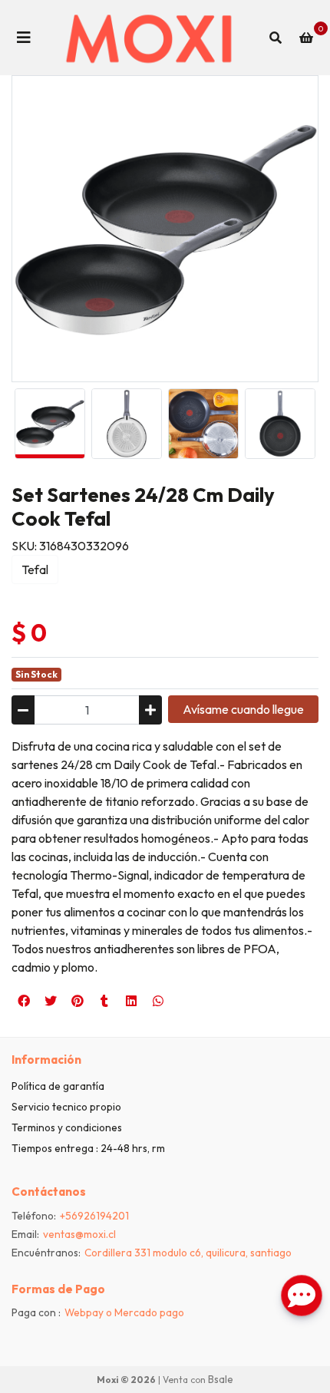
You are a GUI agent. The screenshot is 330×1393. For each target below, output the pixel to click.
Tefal (34, 569)
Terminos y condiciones (67, 1127)
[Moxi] (149, 37)
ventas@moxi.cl (79, 1234)
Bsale (220, 1379)
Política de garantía (58, 1086)
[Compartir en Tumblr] (104, 1001)
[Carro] (306, 37)
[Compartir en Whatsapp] (158, 1001)
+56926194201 (94, 1216)
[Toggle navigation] (24, 37)
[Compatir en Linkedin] (131, 1001)
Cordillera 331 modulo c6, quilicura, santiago (188, 1252)
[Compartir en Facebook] (24, 1001)
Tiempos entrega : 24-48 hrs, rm (88, 1148)
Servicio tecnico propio (66, 1107)
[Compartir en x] (50, 1001)
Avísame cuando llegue (243, 709)
